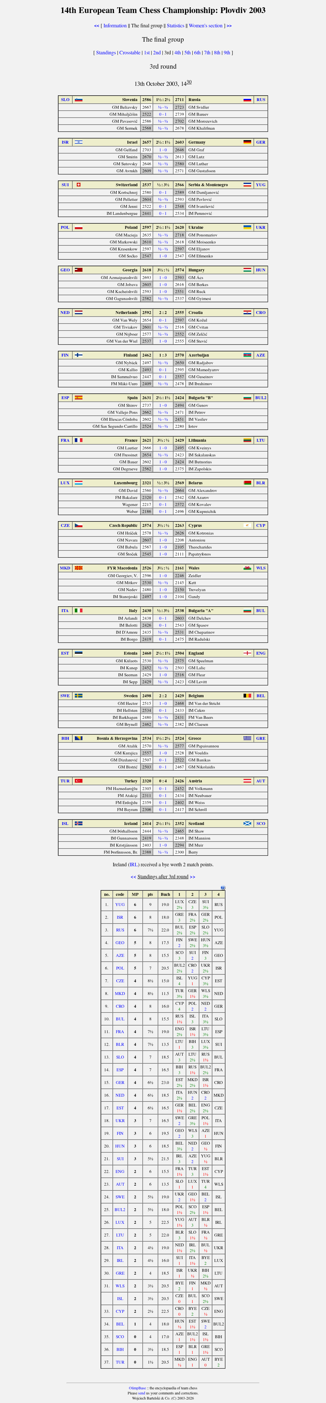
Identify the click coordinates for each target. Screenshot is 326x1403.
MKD (120, 993)
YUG (120, 904)
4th (178, 52)
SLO (120, 1057)
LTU (120, 1235)
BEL (120, 1324)
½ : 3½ (163, 184)
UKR (120, 1120)
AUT (120, 1184)
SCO (120, 1336)
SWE (120, 1197)
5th (188, 52)
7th (208, 52)
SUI (120, 1158)
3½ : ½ (163, 270)
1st (147, 52)
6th (198, 52)
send (141, 1392)
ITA (120, 1247)
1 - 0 (163, 150)
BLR (120, 1044)
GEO (120, 942)
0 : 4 (163, 781)
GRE (120, 1273)
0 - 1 (163, 114)
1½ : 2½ (163, 99)
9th (227, 52)
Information (115, 25)
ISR (120, 917)
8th (218, 52)
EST (120, 1108)
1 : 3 (163, 355)
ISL (120, 1298)
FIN (120, 1133)
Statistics (175, 25)
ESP (120, 1070)
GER (120, 1082)
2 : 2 (163, 312)
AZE (120, 955)
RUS (120, 930)
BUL (120, 1019)
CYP (120, 1311)
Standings (106, 52)
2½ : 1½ (163, 142)
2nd (157, 52)
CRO (120, 1006)
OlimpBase (137, 1387)
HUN (120, 1146)
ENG (120, 1171)
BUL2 (120, 1209)
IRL (134, 864)
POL (120, 968)
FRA (120, 1031)
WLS (120, 1286)
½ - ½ (163, 107)
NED (120, 1095)
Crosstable (129, 52)
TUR (120, 1362)
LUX (120, 1222)
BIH (120, 1349)
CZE (120, 981)
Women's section (206, 25)
